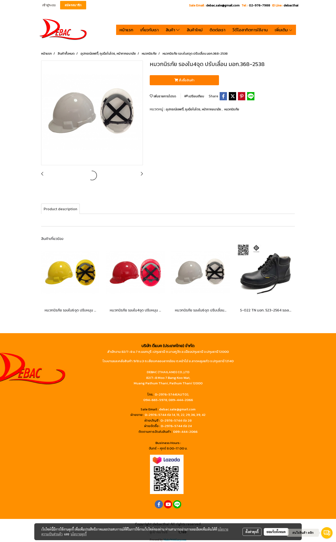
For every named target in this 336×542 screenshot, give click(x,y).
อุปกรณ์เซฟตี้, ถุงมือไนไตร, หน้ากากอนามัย (194, 109)
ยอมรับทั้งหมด (276, 532)
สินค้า (171, 30)
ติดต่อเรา (217, 30)
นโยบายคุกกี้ (79, 534)
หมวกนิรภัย (231, 109)
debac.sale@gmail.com (177, 409)
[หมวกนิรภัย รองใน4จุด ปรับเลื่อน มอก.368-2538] (92, 113)
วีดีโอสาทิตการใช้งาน (250, 30)
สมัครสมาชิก (73, 5)
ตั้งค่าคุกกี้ (252, 532)
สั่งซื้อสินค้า (186, 80)
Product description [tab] (60, 209)
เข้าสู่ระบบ (49, 5)
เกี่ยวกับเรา (149, 30)
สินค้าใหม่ (195, 30)
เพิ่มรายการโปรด (164, 96)
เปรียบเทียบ (196, 96)
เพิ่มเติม (282, 30)
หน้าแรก (126, 30)
